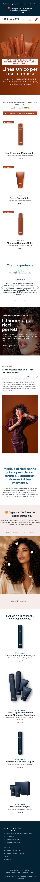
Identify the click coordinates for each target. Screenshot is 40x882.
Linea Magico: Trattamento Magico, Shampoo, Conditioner (20, 713)
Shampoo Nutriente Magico (20, 761)
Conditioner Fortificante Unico (20, 153)
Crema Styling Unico (20, 198)
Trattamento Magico (20, 806)
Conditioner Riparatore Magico (20, 655)
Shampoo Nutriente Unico (20, 243)
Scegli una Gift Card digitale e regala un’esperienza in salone (21, 10)
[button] (30, 19)
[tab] (12, 533)
